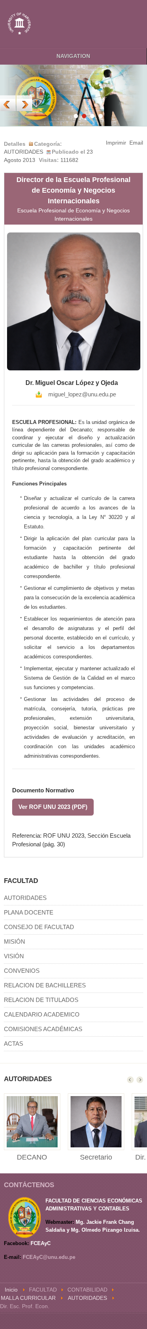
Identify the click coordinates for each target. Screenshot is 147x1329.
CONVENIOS (22, 970)
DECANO (32, 1157)
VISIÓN (14, 956)
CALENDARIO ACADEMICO (42, 1014)
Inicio (11, 1290)
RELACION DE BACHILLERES (45, 985)
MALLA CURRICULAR (28, 1298)
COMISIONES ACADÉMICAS (43, 1029)
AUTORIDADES (25, 897)
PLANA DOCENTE (28, 912)
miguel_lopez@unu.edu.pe (82, 394)
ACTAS (13, 1043)
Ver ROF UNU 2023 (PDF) (52, 806)
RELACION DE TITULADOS (41, 999)
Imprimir (116, 143)
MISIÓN (14, 941)
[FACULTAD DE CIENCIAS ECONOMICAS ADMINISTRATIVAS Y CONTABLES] (19, 24)
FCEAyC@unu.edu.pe (49, 1257)
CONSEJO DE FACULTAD (39, 927)
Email (136, 143)
